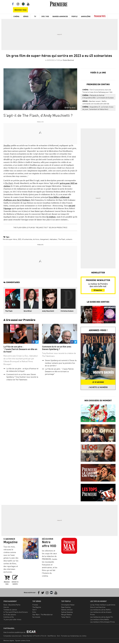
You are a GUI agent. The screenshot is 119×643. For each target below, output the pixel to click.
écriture (36, 239)
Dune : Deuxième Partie (11, 605)
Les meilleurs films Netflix (99, 619)
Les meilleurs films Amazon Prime (102, 622)
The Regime (36, 607)
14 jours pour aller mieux (12, 619)
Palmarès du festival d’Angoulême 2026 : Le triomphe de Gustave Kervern (98, 97)
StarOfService (52, 636)
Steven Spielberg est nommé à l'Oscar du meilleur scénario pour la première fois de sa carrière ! (61, 363)
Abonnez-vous (20, 10)
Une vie (6, 607)
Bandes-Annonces (60, 16)
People (74, 16)
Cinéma (16, 16)
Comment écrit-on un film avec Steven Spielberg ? (56, 347)
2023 (19, 239)
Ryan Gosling (66, 607)
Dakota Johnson (67, 610)
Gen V (34, 610)
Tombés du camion (10, 610)
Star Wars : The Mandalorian (42, 614)
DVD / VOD (45, 16)
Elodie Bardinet (68, 60)
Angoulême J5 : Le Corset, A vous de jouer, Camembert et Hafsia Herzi (97, 108)
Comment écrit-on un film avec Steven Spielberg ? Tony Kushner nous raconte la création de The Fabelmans (22, 377)
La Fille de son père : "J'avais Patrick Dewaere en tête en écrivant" (20, 349)
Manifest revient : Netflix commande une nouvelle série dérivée (95, 102)
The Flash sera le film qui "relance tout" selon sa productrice (40, 227)
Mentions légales (8, 640)
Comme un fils (8, 617)
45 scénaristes (27, 239)
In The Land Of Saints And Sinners (15, 612)
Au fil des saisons (9, 614)
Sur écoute (36, 617)
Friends (35, 605)
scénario (69, 239)
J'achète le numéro (98, 387)
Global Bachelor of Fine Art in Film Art (34, 636)
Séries (25, 16)
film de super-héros (10, 239)
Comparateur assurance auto (12, 636)
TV (35, 16)
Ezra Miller (28, 311)
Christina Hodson (67, 311)
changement (44, 239)
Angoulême (85, 16)
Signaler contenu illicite (22, 640)
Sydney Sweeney (67, 612)
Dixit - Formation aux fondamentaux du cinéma (71, 636)
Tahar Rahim (65, 617)
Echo (34, 612)
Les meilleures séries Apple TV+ (101, 617)
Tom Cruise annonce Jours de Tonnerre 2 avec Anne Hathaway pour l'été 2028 (97, 91)
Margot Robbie (66, 614)
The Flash (9, 183)
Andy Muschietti (48, 311)
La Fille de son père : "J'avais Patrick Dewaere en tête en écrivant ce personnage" (59, 371)
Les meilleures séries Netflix (100, 610)
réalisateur (53, 239)
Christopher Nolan (67, 605)
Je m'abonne (98, 382)
